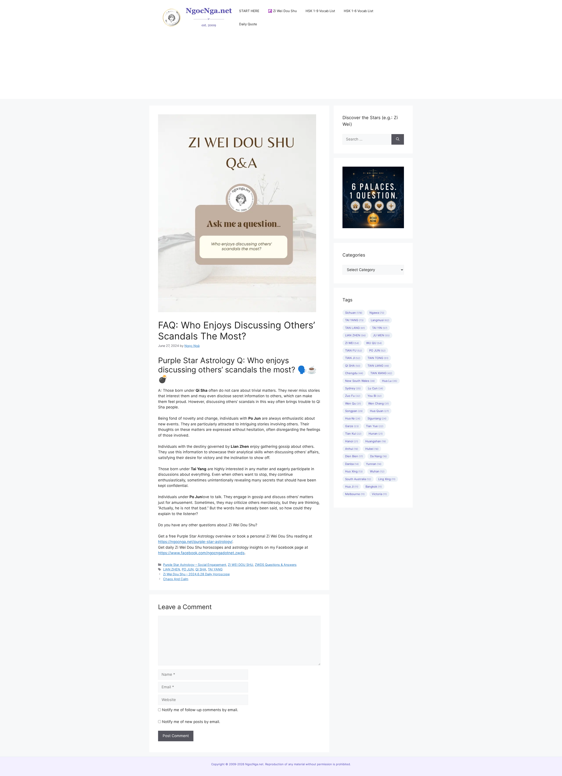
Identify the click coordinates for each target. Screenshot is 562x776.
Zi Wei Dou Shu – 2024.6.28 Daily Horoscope (196, 574)
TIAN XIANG (381, 373)
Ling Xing (386, 479)
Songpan (354, 411)
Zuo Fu (352, 395)
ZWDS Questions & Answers (276, 565)
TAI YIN (379, 328)
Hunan (376, 433)
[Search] (397, 139)
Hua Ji (351, 486)
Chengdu (354, 373)
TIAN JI (352, 358)
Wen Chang (378, 403)
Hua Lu (389, 381)
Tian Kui (353, 433)
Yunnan (373, 464)
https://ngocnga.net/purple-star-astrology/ (195, 541)
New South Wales (360, 381)
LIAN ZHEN (171, 569)
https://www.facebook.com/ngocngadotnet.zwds (201, 553)
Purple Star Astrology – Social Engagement (194, 565)
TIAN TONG (377, 358)
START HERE (249, 11)
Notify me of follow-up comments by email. (200, 710)
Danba (352, 464)
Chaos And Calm (175, 579)
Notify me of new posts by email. (191, 722)
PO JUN (188, 569)
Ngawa (376, 312)
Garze (352, 426)
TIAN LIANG (378, 365)
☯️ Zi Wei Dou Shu (282, 11)
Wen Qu (353, 403)
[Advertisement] (281, 68)
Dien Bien (354, 456)
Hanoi (351, 441)
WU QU (374, 343)
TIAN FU (353, 350)
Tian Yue (374, 426)
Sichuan (353, 312)
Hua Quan (379, 411)
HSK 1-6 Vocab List (358, 11)
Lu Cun (375, 388)
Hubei (371, 448)
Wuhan (377, 471)
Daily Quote (248, 24)
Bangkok (374, 486)
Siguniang (376, 418)
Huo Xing (354, 471)
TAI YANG (215, 569)
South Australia (358, 479)
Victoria (379, 494)
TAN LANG (355, 328)
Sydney (353, 388)
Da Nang (378, 456)
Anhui (351, 448)
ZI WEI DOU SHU (240, 565)
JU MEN (381, 335)
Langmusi (380, 320)
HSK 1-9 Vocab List (320, 11)
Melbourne (355, 494)
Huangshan (375, 441)
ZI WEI (352, 343)
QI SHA (200, 569)
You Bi (374, 395)
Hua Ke (352, 418)
